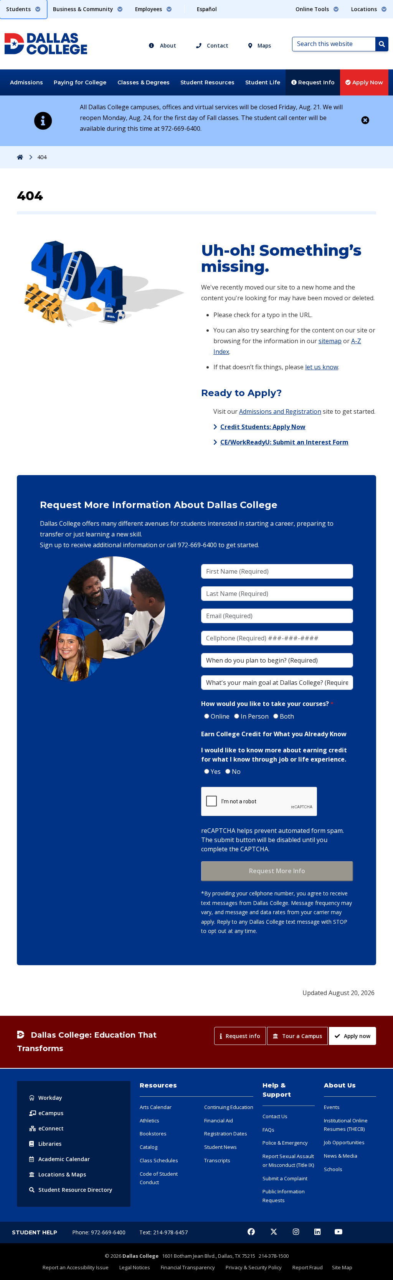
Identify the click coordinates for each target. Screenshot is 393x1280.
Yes (216, 771)
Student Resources (207, 82)
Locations (62, 1174)
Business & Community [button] (83, 9)
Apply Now (367, 82)
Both (287, 716)
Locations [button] (364, 9)
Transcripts (217, 1160)
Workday (50, 1097)
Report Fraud (307, 1267)
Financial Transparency (188, 1267)
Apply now (357, 1036)
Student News (220, 1146)
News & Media (340, 1155)
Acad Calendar (64, 1159)
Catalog (148, 1146)
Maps (263, 45)
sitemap (330, 341)
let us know (321, 367)
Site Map (342, 1267)
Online (220, 716)
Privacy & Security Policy (254, 1267)
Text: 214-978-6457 (163, 1232)
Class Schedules (159, 1160)
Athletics (149, 1120)
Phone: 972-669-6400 (99, 1232)
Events (332, 1107)
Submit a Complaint (285, 1178)
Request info (243, 1036)
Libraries (49, 1143)
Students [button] (19, 9)
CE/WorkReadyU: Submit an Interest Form (284, 442)
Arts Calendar (156, 1107)
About (167, 45)
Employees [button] (149, 9)
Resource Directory (75, 1189)
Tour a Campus (302, 1036)
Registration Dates (225, 1133)
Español (207, 9)
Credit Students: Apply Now (262, 427)
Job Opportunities (344, 1142)
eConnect (51, 1128)
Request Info (316, 82)
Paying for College (80, 82)
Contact (216, 45)
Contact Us (275, 1116)
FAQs (268, 1129)
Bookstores (153, 1133)
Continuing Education (228, 1107)
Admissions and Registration (280, 411)
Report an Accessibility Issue (76, 1267)
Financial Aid (218, 1120)
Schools (333, 1169)
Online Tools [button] (313, 9)
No (236, 771)
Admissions (26, 82)
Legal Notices (134, 1267)
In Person (255, 716)
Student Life (262, 82)
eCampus (50, 1113)
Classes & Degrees (143, 82)
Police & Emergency (285, 1142)
